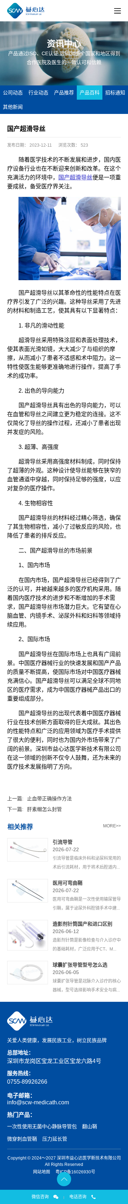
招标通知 (115, 92)
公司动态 (13, 92)
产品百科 (90, 92)
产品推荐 (64, 92)
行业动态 (38, 92)
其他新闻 (13, 107)
